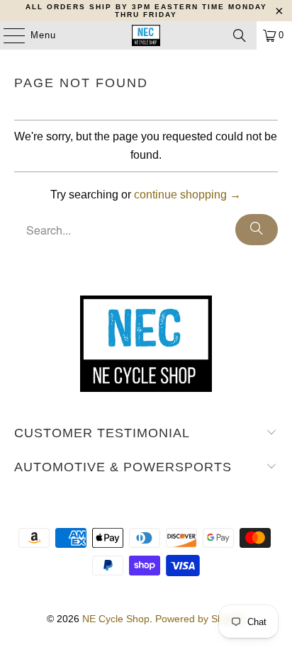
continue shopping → (187, 195)
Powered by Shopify (200, 618)
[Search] (239, 35)
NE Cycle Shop (116, 618)
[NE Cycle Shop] (146, 35)
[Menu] (7, 35)
